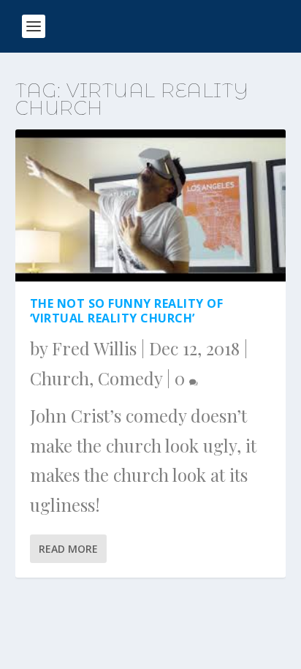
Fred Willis (94, 348)
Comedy (130, 378)
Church (59, 378)
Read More (68, 549)
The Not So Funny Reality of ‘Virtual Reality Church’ (127, 311)
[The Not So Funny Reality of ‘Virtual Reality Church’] (150, 205)
